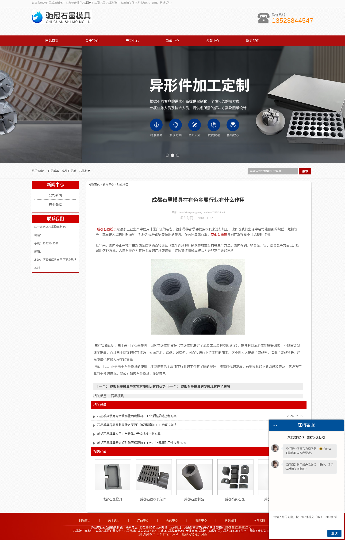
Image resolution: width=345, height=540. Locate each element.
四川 (178, 534)
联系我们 (252, 40)
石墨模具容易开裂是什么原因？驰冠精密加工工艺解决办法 (136, 425)
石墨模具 (54, 171)
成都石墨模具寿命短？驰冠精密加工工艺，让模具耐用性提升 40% (141, 442)
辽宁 (197, 534)
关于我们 (92, 40)
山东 (159, 534)
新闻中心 (172, 40)
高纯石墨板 (69, 171)
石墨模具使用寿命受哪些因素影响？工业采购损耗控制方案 (136, 416)
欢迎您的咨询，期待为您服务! (306, 437)
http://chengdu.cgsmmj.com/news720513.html (202, 212)
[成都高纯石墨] (235, 476)
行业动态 (55, 205)
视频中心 (212, 40)
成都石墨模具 (112, 499)
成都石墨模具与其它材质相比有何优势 (138, 386)
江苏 (172, 534)
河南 (204, 534)
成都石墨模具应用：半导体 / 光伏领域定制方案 (129, 434)
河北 (191, 534)
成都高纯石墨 (235, 499)
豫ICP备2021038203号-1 (239, 527)
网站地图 (259, 520)
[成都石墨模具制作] (153, 476)
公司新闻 (55, 195)
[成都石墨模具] (112, 476)
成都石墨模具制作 (153, 499)
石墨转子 (88, 3)
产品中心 (132, 40)
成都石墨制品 (194, 499)
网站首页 (51, 40)
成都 (185, 534)
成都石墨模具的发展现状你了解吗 (205, 386)
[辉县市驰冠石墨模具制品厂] (62, 21)
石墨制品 (84, 171)
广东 (166, 534)
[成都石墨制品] (194, 476)
